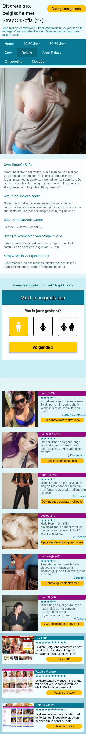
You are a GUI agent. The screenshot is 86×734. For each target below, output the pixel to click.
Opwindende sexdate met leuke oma (62, 502)
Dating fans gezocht (67, 9)
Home (9, 44)
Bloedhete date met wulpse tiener (62, 420)
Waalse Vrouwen (64, 692)
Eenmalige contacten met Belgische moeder (62, 583)
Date (8, 52)
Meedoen (39, 61)
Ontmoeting (13, 61)
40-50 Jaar (31, 44)
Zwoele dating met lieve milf (62, 624)
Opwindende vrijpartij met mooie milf (62, 543)
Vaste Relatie (51, 52)
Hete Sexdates (64, 726)
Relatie (27, 52)
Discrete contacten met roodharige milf (62, 461)
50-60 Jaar (57, 44)
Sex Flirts (64, 659)
